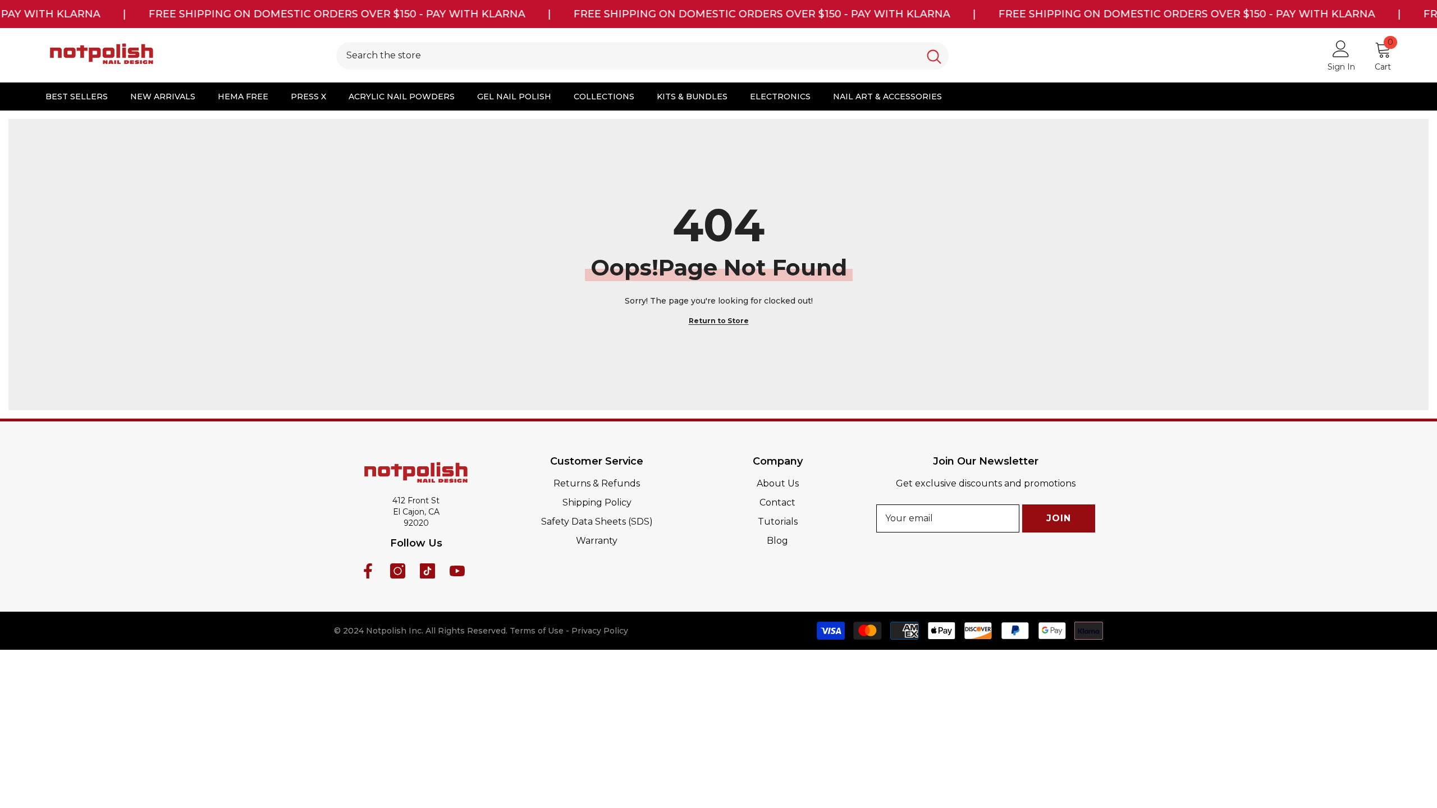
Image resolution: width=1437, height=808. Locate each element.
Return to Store (719, 320)
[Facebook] (368, 571)
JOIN (1058, 518)
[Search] (642, 56)
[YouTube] (457, 571)
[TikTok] (427, 571)
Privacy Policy (599, 631)
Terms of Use (537, 631)
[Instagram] (398, 571)
